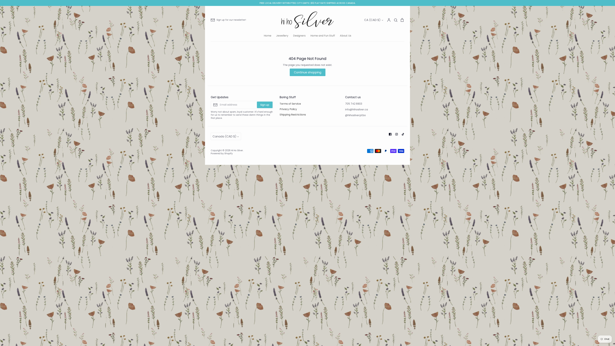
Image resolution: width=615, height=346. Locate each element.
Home (267, 35)
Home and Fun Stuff (322, 35)
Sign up (264, 105)
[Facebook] (390, 134)
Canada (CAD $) (224, 136)
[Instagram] (396, 134)
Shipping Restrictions (293, 114)
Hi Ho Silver (237, 150)
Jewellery (282, 35)
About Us (345, 35)
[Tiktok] (403, 134)
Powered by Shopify (222, 153)
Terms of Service (290, 104)
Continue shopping (307, 72)
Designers (299, 35)
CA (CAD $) (372, 20)
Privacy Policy (288, 109)
